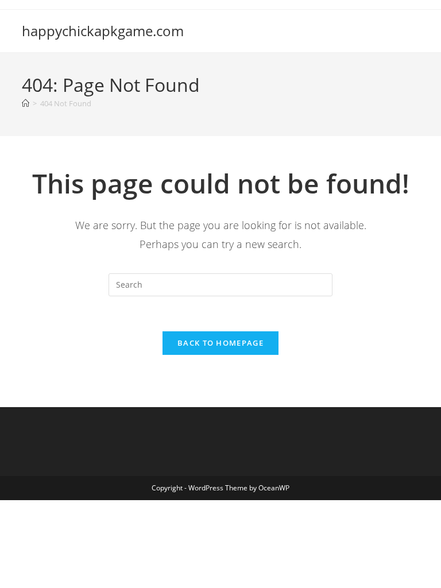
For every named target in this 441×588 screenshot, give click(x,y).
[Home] (25, 103)
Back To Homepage (220, 343)
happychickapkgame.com (103, 30)
